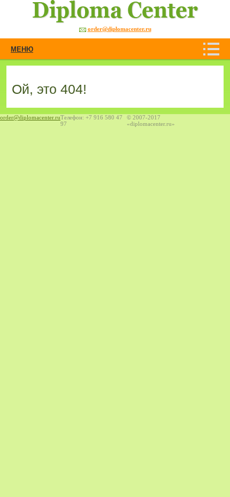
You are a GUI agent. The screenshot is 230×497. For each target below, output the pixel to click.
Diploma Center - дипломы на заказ (103, 11)
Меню (22, 49)
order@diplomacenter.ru (119, 29)
